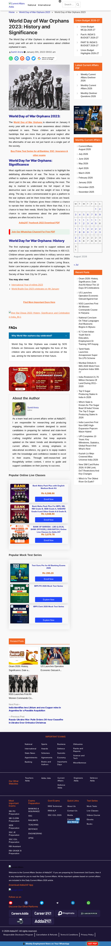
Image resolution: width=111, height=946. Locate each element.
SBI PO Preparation (14, 812)
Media (70, 815)
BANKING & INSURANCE (34, 810)
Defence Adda (61, 786)
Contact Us (72, 811)
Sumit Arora (17, 52)
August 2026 (85, 147)
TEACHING (33, 825)
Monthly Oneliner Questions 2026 (89, 94)
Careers (73, 820)
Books (89, 824)
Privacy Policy (87, 935)
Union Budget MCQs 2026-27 (88, 28)
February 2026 (86, 178)
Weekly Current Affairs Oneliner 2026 (88, 77)
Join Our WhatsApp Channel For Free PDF (33, 232)
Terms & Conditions (69, 935)
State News (30, 753)
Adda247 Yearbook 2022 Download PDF (39, 223)
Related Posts (17, 641)
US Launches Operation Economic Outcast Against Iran (88, 295)
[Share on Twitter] (34, 58)
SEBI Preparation (14, 826)
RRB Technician (55, 806)
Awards (44, 749)
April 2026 (84, 168)
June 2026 (84, 159)
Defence (61, 749)
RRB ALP (52, 811)
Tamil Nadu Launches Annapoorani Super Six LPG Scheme (88, 353)
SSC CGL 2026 (54, 815)
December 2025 (86, 187)
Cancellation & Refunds (46, 935)
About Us (71, 806)
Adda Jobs (46, 778)
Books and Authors (46, 763)
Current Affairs (61, 779)
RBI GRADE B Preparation (15, 852)
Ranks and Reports (78, 749)
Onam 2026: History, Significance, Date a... (19, 668)
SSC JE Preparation (14, 833)
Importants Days (62, 763)
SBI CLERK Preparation (14, 819)
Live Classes (92, 811)
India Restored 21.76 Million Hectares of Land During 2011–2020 (89, 381)
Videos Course (93, 815)
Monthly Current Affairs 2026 (88, 87)
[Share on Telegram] (16, 58)
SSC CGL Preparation (14, 840)
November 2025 (86, 192)
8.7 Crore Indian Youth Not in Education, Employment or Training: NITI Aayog (88, 338)
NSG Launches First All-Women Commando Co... (21, 696)
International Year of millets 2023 (27, 285)
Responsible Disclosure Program (18, 935)
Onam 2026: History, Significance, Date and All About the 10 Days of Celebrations (89, 283)
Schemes (45, 753)
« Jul (76, 265)
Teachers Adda (29, 779)
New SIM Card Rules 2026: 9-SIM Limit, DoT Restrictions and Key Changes (89, 469)
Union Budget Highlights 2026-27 (90, 51)
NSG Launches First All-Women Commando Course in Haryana (88, 308)
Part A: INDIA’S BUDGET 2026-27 (89, 36)
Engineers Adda (78, 779)
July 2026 (83, 154)
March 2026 (84, 173)
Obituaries (78, 744)
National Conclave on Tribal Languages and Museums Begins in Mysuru (89, 322)
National (32, 5)
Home (12, 12)
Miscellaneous (79, 763)
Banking (28, 762)
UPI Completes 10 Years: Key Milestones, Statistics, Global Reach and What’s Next (89, 442)
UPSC (31, 838)
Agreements (46, 757)
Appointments (31, 757)
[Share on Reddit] (22, 58)
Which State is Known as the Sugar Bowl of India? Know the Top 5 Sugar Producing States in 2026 (89, 410)
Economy (61, 757)
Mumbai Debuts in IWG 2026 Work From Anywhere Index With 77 (89, 367)
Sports (44, 744)
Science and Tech (78, 756)
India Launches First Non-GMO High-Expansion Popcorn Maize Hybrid (88, 427)
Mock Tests (92, 806)
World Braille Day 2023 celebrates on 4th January (35, 289)
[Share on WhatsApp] (11, 58)
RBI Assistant (15, 846)
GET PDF (92, 943)
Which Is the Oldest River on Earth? (88, 480)
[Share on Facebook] (28, 58)
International (44, 5)
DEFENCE (33, 829)
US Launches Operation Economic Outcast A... (52, 668)
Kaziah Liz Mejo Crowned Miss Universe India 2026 (88, 456)
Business (61, 744)
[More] (60, 1)
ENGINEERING (35, 833)
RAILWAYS (33, 820)
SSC (30, 816)
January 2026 (85, 182)
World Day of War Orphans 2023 (34, 12)
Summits (61, 753)
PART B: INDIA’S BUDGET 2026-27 (89, 44)
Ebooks (90, 819)
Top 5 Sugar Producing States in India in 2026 (88, 394)
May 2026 (83, 163)
